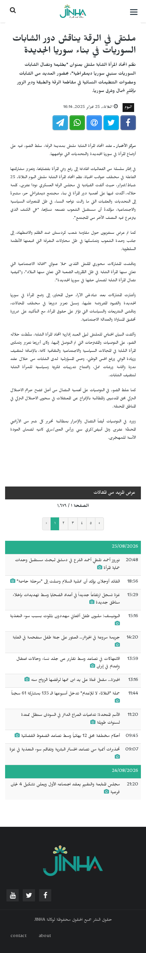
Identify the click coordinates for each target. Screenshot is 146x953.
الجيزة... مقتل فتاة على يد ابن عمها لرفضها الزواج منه (75, 680)
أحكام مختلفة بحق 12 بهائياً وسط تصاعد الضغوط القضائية (70, 736)
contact (18, 936)
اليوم (128, 107)
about (45, 936)
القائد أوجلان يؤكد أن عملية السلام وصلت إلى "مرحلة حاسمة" (67, 582)
